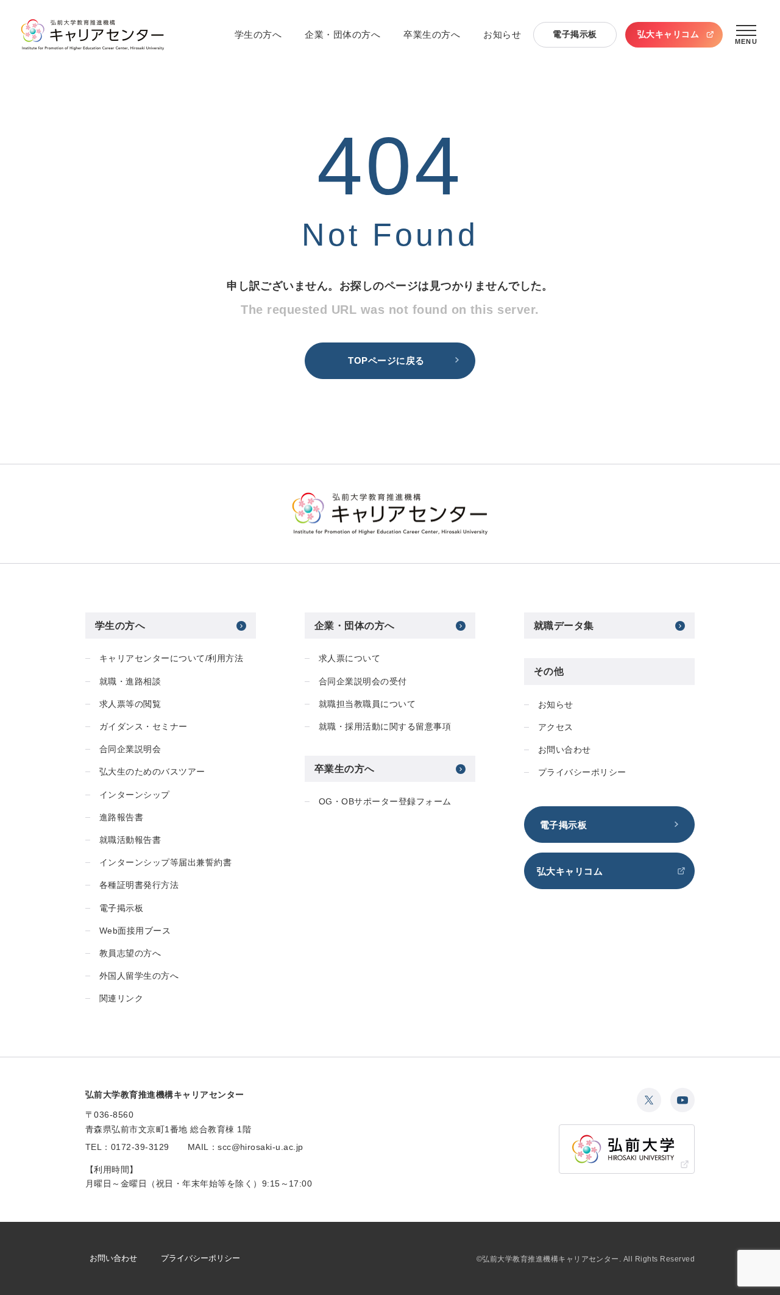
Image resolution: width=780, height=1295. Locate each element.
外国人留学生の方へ (139, 976)
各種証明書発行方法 (139, 885)
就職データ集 (564, 625)
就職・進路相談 (130, 681)
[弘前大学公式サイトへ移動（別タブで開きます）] (627, 1149)
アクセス (555, 727)
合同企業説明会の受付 (363, 681)
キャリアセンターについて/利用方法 (171, 658)
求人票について (349, 658)
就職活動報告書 (130, 840)
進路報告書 (121, 817)
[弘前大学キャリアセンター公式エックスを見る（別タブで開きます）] (649, 1100)
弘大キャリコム (668, 34)
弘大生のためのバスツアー (152, 771)
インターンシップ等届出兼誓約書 (165, 862)
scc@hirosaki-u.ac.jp (260, 1147)
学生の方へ (258, 34)
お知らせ (502, 34)
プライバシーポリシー (582, 772)
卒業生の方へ (431, 34)
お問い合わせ (564, 749)
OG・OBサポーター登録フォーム (385, 801)
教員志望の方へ (130, 953)
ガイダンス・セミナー (143, 726)
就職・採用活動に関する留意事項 (385, 726)
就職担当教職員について (367, 704)
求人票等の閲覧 (130, 704)
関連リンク (121, 998)
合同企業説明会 (130, 749)
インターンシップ (134, 795)
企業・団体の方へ (342, 34)
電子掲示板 (575, 34)
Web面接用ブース (135, 930)
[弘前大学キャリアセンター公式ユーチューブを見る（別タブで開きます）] (682, 1100)
